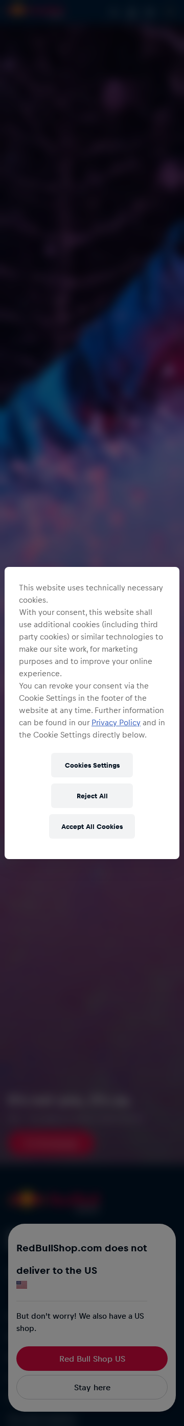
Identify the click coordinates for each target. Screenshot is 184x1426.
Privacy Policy (116, 722)
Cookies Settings (92, 764)
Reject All (92, 795)
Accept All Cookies (92, 826)
